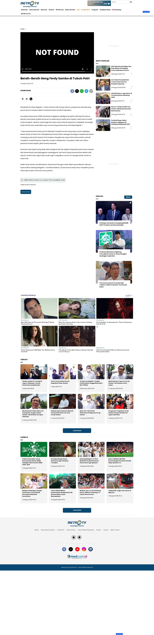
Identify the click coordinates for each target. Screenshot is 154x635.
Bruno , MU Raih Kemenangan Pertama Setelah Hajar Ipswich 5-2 (119, 461)
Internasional (34, 10)
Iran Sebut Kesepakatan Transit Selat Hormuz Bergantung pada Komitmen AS (120, 83)
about (37, 530)
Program (95, 10)
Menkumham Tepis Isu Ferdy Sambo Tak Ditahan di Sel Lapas (119, 383)
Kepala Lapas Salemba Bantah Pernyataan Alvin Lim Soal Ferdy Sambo (62, 413)
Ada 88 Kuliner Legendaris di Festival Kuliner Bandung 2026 (121, 95)
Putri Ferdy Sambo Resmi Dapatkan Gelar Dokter (60, 382)
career (105, 530)
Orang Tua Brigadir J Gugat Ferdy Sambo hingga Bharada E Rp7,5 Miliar (91, 383)
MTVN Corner (26, 13)
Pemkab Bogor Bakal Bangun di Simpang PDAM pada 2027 (120, 122)
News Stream (70, 10)
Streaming (117, 10)
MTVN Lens (60, 10)
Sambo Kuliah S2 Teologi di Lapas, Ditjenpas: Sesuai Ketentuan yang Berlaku (32, 383)
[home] (77, 523)
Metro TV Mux (115, 530)
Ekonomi (44, 10)
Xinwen (51, 10)
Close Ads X (146, 12)
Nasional (24, 10)
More (128, 197)
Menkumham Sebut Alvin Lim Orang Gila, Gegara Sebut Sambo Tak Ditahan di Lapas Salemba (32, 413)
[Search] (131, 2)
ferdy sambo (25, 192)
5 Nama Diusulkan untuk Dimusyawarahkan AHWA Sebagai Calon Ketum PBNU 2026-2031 (32, 461)
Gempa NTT (85, 10)
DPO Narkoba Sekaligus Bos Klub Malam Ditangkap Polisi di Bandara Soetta (121, 68)
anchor (98, 530)
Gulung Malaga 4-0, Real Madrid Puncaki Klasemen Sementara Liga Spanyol (89, 461)
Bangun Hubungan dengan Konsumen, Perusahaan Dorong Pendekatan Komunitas (32, 493)
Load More (77, 431)
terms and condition (48, 530)
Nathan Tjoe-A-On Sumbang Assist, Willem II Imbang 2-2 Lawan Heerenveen (90, 492)
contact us (60, 530)
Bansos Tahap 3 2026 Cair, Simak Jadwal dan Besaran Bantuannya (121, 109)
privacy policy (71, 530)
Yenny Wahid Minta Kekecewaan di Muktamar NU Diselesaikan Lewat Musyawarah (61, 493)
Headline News (105, 10)
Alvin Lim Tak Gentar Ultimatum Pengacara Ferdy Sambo (90, 413)
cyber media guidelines (86, 530)
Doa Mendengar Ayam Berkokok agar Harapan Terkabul (59, 461)
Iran (78, 10)
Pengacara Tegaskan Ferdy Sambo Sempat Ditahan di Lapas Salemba (118, 413)
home (22, 29)
